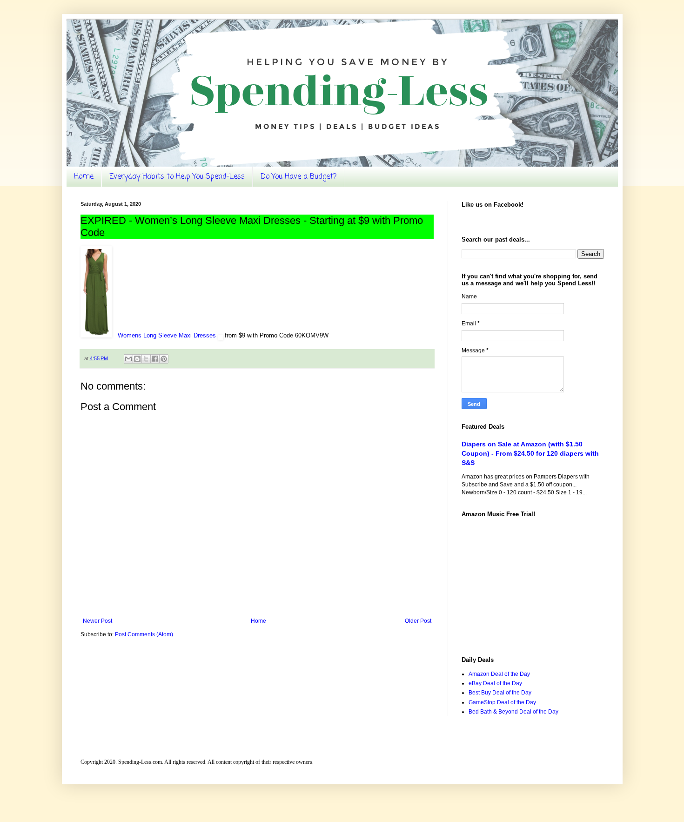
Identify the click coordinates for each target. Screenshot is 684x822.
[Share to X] (146, 359)
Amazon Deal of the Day (499, 674)
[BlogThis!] (137, 359)
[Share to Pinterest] (163, 359)
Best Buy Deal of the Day (500, 692)
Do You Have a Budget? (298, 176)
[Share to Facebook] (155, 359)
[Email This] (128, 359)
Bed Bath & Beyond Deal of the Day (513, 711)
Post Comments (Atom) (144, 634)
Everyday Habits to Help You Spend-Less (177, 176)
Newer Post (97, 621)
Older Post (418, 621)
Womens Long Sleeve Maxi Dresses (168, 335)
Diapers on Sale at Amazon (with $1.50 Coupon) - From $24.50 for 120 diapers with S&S (530, 453)
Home (84, 176)
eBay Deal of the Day (495, 683)
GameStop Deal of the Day (502, 702)
